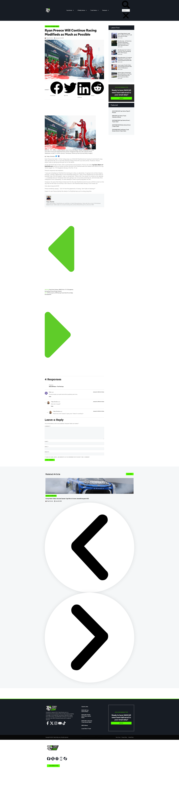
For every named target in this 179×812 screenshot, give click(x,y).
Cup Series (69, 10)
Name (46, 441)
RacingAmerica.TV (52, 798)
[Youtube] (60, 723)
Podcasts (104, 10)
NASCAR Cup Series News (52, 26)
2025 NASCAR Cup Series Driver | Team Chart (121, 121)
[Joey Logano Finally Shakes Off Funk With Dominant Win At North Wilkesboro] (114, 67)
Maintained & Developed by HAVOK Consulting (92, 737)
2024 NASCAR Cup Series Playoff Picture (121, 111)
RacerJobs (50, 801)
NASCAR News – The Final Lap (56, 386)
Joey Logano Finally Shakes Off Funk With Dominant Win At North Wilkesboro (125, 67)
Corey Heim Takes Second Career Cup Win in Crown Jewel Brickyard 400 (67, 498)
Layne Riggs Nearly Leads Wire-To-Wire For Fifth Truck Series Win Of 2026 (125, 35)
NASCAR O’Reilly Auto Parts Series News (86, 716)
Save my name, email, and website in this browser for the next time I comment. (68, 457)
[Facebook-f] (47, 723)
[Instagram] (56, 723)
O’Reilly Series (81, 10)
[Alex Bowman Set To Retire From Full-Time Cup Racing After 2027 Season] (114, 52)
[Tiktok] (64, 723)
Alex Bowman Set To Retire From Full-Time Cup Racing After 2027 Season (124, 51)
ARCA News (84, 725)
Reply (50, 396)
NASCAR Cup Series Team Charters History (119, 116)
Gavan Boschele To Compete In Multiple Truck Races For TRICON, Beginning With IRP (125, 59)
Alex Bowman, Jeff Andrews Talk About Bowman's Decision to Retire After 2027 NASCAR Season (124, 43)
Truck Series (93, 10)
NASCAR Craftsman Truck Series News (86, 721)
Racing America (51, 795)
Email (47, 446)
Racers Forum (50, 808)
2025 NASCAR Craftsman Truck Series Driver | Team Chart (120, 130)
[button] (126, 5)
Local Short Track (86, 728)
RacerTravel (50, 805)
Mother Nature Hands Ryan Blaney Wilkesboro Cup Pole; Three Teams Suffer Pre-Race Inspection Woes (125, 74)
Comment (48, 426)
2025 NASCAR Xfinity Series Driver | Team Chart (121, 125)
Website (47, 451)
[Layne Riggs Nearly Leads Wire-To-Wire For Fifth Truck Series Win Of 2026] (114, 35)
